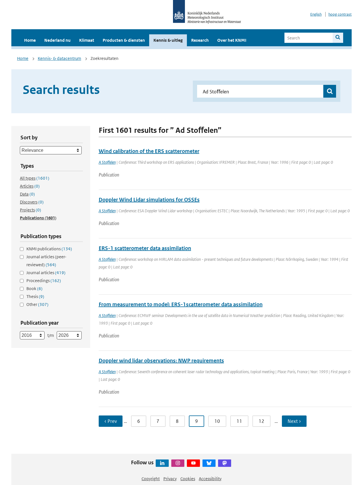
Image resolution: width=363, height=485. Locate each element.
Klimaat (86, 40)
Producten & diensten (124, 40)
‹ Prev (110, 421)
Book (34, 288)
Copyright (151, 478)
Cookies (187, 478)
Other (37, 304)
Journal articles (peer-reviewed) (46, 260)
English (316, 14)
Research (200, 40)
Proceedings (43, 280)
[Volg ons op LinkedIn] (162, 463)
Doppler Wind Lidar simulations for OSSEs (149, 199)
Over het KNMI (231, 40)
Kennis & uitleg (168, 40)
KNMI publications (49, 248)
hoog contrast (340, 14)
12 (261, 421)
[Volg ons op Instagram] (177, 463)
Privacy (170, 478)
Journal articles (46, 272)
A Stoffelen (107, 162)
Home (30, 40)
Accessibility (210, 478)
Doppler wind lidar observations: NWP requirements (161, 360)
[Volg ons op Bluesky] (209, 463)
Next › (294, 421)
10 (217, 421)
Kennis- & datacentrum (59, 58)
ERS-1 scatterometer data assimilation (145, 248)
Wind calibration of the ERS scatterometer (149, 151)
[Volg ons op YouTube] (193, 463)
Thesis (35, 296)
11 (239, 421)
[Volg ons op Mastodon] (224, 463)
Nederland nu (57, 40)
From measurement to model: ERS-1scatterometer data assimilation (181, 304)
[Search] (338, 38)
